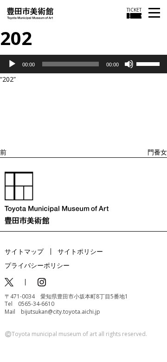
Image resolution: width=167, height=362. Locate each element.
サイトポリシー (80, 251)
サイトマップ (24, 251)
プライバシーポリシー (37, 265)
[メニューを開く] (154, 13)
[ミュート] (129, 64)
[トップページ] (30, 12)
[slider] (149, 63)
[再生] (12, 64)
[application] (83, 64)
